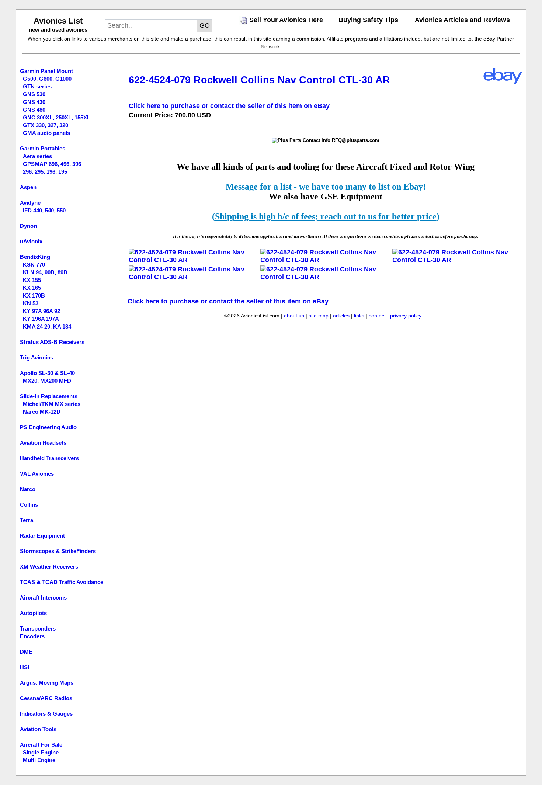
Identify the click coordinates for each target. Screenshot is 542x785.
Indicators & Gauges (46, 714)
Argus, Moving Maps (46, 683)
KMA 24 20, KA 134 (47, 326)
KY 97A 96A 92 (41, 311)
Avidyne (30, 202)
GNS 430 (34, 102)
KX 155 (32, 280)
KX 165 (32, 288)
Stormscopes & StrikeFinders (58, 551)
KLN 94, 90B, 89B (45, 272)
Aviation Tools (38, 729)
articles (341, 316)
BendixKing (35, 257)
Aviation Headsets (43, 443)
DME (26, 652)
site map (319, 316)
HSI (24, 667)
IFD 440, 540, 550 (44, 210)
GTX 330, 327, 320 (45, 125)
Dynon (28, 226)
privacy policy (405, 316)
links (359, 316)
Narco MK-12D (41, 412)
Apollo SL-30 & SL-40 (47, 373)
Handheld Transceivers (49, 458)
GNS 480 (34, 110)
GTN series (37, 86)
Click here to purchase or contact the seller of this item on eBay (229, 106)
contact (377, 316)
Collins (29, 504)
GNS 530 (34, 94)
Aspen (28, 187)
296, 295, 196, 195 (45, 172)
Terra (26, 520)
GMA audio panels (46, 133)
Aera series (37, 156)
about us (294, 316)
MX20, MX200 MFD (47, 381)
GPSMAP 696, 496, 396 (52, 164)
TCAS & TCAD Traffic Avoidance (61, 582)
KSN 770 (34, 264)
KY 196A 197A (41, 319)
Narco (27, 489)
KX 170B (34, 295)
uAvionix (31, 241)
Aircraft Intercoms (43, 597)
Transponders (38, 628)
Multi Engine (39, 760)
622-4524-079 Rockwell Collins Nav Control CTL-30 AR (259, 80)
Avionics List (58, 20)
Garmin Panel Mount (46, 71)
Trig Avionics (36, 357)
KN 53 (30, 303)
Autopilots (33, 613)
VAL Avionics (37, 473)
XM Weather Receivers (49, 566)
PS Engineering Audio (48, 427)
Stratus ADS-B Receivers (52, 342)
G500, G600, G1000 (47, 79)
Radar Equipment (42, 535)
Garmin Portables (42, 148)
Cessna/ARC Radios (46, 698)
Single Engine (41, 752)
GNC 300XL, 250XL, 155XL (56, 117)
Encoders (32, 636)
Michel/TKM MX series (51, 404)
